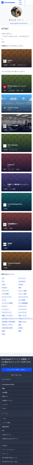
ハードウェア (22, 309)
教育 (20, 325)
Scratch (4, 287)
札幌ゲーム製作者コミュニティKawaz (20, 184)
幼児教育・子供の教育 (8, 321)
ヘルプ (4, 418)
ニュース (4, 404)
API (3, 430)
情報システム (22, 321)
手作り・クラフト (7, 325)
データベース (22, 306)
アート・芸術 (22, 294)
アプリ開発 (5, 294)
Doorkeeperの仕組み (8, 384)
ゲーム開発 (12, 65)
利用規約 (4, 445)
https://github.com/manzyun (18, 23)
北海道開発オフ (13, 224)
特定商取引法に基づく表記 (9, 461)
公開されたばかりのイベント (10, 438)
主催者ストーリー (7, 400)
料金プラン (5, 396)
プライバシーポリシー (8, 449)
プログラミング (21, 65)
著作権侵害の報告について (9, 457)
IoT (22, 90)
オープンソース (13, 149)
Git (3, 278)
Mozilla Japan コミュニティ (17, 86)
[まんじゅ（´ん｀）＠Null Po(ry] (6, 23)
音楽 (3, 334)
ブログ (4, 408)
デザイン (4, 306)
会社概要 (4, 392)
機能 (3, 388)
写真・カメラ (22, 315)
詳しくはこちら (16, 375)
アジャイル (12, 130)
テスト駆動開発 (23, 303)
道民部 (10, 243)
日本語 (20, 328)
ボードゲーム (22, 312)
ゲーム (4, 300)
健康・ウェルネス (7, 315)
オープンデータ (23, 297)
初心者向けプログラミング (10, 318)
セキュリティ (6, 453)
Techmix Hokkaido (14, 263)
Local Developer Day (15, 204)
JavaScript (11, 90)
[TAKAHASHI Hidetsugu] (8, 23)
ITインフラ (11, 169)
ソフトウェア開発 (7, 303)
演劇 (3, 331)
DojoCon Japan (13, 108)
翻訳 (20, 331)
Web (18, 90)
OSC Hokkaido (13, 145)
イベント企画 (6, 422)
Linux (17, 169)
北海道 (5, 65)
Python (21, 284)
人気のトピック (6, 434)
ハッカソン (5, 309)
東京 (5, 90)
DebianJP (11, 165)
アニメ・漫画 (22, 290)
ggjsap (10, 60)
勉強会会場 (5, 426)
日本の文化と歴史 (7, 328)
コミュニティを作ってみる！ (16, 369)
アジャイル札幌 (13, 125)
